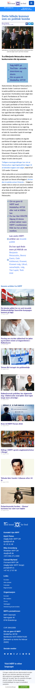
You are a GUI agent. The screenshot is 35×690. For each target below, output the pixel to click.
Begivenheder (8, 588)
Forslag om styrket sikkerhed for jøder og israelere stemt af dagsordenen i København (17, 341)
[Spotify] (23, 654)
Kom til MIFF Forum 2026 (12, 424)
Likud (24, 264)
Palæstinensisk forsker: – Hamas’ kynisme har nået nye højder (14, 507)
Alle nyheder (7, 582)
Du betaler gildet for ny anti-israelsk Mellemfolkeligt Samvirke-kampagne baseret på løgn (16, 310)
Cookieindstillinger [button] (10, 687)
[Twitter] (8, 654)
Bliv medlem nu (8, 8)
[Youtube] (11, 654)
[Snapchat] (26, 654)
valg (22, 267)
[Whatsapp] (20, 654)
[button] (29, 24)
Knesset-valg (15, 264)
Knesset (23, 261)
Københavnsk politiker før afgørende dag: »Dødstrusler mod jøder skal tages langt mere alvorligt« (17, 396)
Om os (6, 601)
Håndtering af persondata (11, 606)
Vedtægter (7, 604)
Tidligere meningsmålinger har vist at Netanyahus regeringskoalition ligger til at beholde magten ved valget (17, 165)
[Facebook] (5, 654)
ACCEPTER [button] (24, 687)
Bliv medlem (7, 598)
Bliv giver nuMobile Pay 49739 (26, 8)
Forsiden (6, 579)
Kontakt (6, 596)
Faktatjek (6, 585)
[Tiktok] (17, 654)
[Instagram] (14, 654)
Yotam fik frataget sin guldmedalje (15, 367)
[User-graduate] (29, 654)
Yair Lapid (13, 270)
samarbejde (14, 267)
